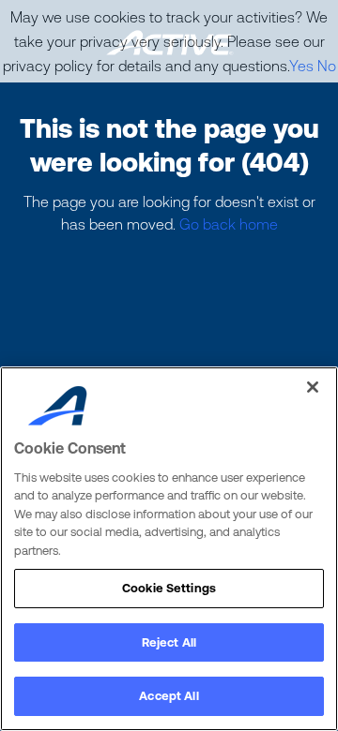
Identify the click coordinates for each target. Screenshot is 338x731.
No (326, 65)
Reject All (169, 642)
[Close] (312, 387)
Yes (301, 65)
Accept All (168, 696)
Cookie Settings (169, 588)
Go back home (228, 224)
